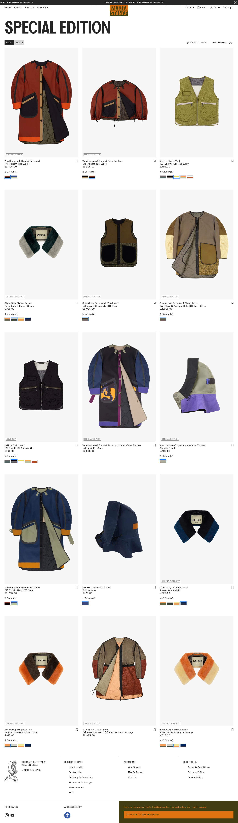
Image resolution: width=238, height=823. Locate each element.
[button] (235, 2)
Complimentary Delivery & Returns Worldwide (107, 2)
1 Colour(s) (88, 314)
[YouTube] (12, 815)
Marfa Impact (136, 772)
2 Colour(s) (11, 171)
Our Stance (134, 767)
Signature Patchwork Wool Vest (100, 303)
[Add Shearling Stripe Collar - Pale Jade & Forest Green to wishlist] (77, 303)
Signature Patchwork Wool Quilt (178, 303)
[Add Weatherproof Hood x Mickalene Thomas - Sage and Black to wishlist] (232, 445)
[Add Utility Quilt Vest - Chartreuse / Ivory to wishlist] (232, 161)
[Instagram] (7, 815)
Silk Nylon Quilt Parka (95, 729)
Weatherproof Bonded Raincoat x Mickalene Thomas (111, 445)
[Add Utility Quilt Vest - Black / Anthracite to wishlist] (77, 445)
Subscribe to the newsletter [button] (142, 814)
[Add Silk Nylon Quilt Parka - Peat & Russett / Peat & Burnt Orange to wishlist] (155, 729)
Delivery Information (81, 777)
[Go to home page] (119, 10)
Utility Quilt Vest (170, 161)
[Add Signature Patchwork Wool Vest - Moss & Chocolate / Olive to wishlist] (155, 303)
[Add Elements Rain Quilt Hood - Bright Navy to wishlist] (155, 587)
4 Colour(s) (11, 314)
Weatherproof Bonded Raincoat (22, 161)
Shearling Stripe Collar (18, 303)
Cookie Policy (195, 777)
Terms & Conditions (199, 767)
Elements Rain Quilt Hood (96, 587)
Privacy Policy (196, 772)
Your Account (76, 787)
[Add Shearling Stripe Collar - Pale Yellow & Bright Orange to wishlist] (232, 729)
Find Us (132, 777)
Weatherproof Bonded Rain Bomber (102, 161)
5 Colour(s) (166, 171)
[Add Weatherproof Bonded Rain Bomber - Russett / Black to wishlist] (155, 161)
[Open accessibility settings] (67, 815)
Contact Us (75, 772)
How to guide (76, 767)
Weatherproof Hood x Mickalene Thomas (182, 445)
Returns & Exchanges (81, 782)
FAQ (71, 792)
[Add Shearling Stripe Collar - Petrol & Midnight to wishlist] (232, 587)
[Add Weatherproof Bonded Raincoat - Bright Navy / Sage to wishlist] (77, 587)
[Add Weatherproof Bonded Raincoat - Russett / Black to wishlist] (77, 161)
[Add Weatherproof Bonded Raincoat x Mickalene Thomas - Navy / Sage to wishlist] (155, 445)
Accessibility (73, 807)
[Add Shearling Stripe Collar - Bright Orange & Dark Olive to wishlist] (77, 729)
